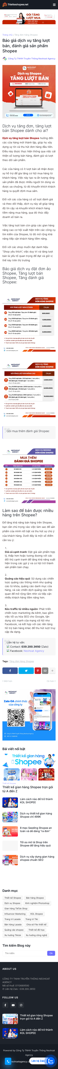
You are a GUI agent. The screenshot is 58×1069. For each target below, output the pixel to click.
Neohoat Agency (34, 650)
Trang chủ (7, 35)
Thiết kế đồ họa (36, 930)
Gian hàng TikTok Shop (16, 908)
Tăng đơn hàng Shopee (26, 35)
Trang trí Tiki (31, 919)
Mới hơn (8, 681)
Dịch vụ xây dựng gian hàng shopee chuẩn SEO (37, 858)
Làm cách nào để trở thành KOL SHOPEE (36, 800)
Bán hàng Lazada (13, 924)
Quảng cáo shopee (14, 930)
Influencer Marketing (15, 914)
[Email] (45, 670)
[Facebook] (10, 670)
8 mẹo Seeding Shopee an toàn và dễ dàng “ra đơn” (36, 829)
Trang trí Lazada (12, 919)
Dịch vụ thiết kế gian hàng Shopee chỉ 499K (36, 815)
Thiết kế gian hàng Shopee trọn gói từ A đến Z (27, 789)
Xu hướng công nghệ (36, 935)
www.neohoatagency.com (18, 1061)
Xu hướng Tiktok (13, 935)
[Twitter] (26, 670)
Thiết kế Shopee (13, 898)
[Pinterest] (38, 670)
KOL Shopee (36, 914)
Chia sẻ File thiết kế (36, 924)
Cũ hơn (50, 681)
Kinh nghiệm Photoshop (37, 903)
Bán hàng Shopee (35, 898)
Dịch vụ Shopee (12, 903)
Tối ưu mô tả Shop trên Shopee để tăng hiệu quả (35, 844)
